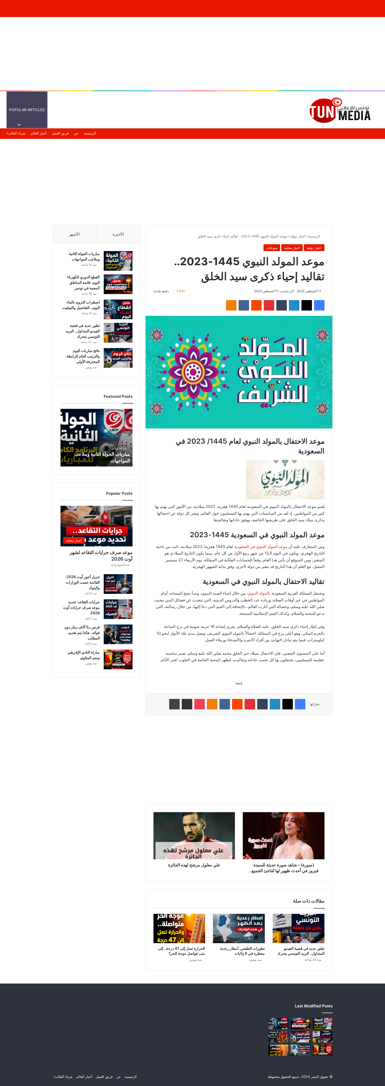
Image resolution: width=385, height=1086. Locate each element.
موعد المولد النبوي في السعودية (260, 546)
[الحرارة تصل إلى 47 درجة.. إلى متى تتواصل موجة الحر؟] (179, 928)
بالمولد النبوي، (258, 593)
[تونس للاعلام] (341, 110)
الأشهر (74, 234)
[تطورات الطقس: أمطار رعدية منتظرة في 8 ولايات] (239, 928)
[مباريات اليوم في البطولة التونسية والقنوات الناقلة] (278, 1036)
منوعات (208, 109)
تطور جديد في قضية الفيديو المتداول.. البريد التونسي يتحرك (83, 331)
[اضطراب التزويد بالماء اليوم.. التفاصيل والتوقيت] (118, 309)
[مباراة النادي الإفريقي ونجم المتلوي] (118, 659)
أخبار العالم (265, 109)
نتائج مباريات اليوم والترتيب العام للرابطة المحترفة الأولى (83, 356)
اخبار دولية (297, 236)
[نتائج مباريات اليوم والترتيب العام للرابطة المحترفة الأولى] (118, 358)
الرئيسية (287, 109)
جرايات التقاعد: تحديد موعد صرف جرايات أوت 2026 (81, 607)
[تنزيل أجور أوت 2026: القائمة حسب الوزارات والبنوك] (118, 584)
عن (76, 133)
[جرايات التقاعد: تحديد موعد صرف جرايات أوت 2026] (118, 609)
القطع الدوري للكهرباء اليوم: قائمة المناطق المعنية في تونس (83, 282)
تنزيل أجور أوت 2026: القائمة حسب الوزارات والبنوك (82, 582)
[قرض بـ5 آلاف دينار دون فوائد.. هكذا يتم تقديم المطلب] (118, 634)
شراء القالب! (16, 133)
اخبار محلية (292, 248)
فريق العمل (60, 133)
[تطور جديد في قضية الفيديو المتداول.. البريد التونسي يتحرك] (298, 928)
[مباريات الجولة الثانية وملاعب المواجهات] (118, 261)
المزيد (187, 109)
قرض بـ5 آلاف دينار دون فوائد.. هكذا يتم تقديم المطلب (82, 632)
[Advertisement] (192, 53)
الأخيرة (118, 234)
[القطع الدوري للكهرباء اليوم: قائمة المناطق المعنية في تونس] (118, 284)
